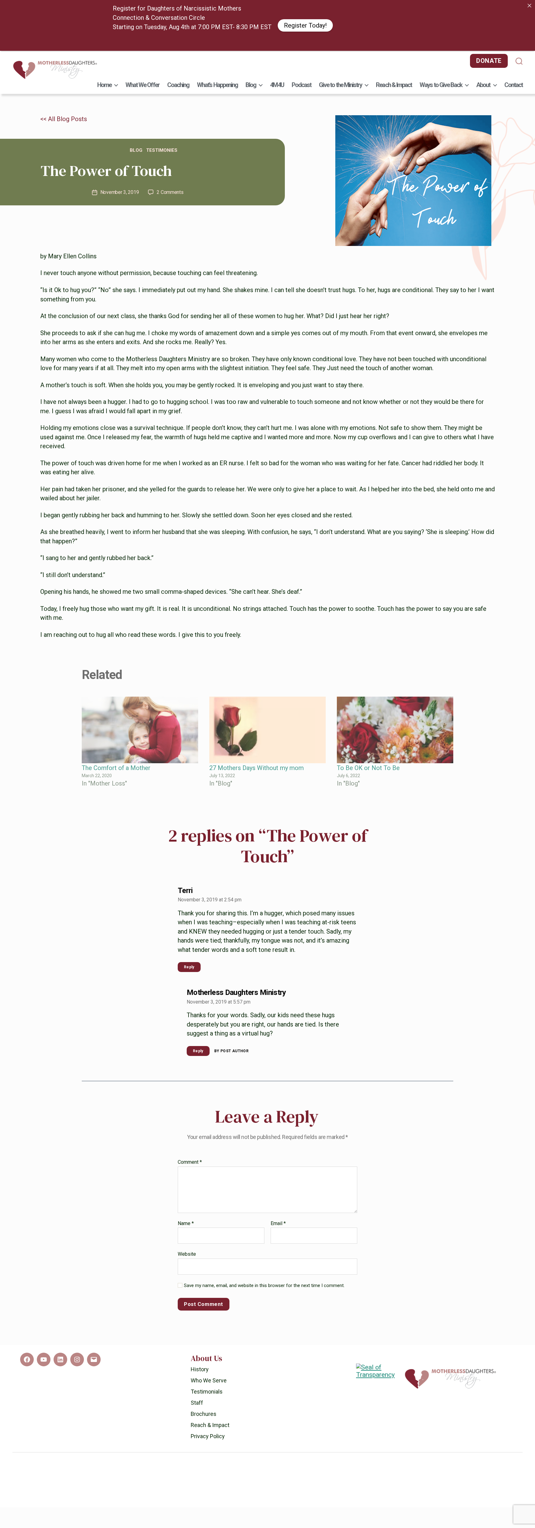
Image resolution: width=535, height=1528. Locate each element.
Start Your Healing (341, 38)
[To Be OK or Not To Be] (395, 726)
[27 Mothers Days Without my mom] (267, 726)
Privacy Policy (208, 1432)
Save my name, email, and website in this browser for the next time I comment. (264, 1281)
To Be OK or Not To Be (368, 764)
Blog (251, 85)
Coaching (178, 85)
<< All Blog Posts (63, 115)
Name (186, 1219)
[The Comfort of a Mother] (140, 726)
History (200, 1365)
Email (278, 1219)
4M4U (277, 85)
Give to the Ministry (340, 85)
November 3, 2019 (119, 188)
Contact (513, 85)
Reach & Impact (394, 85)
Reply (189, 963)
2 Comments (170, 188)
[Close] (529, 5)
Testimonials (207, 1387)
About (483, 85)
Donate (489, 60)
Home (104, 85)
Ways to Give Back (441, 85)
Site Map (303, 1498)
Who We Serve (209, 1376)
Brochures (203, 1409)
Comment (190, 1158)
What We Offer (142, 85)
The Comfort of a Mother (116, 764)
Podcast (301, 85)
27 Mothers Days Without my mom (256, 764)
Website (187, 1250)
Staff (197, 1398)
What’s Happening (217, 85)
